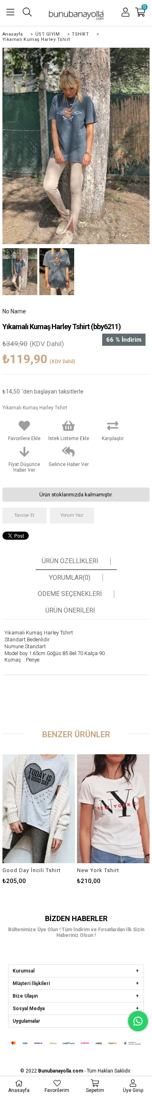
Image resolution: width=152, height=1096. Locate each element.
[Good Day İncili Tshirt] (38, 808)
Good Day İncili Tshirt (31, 870)
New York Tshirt (98, 870)
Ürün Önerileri (70, 610)
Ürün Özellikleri (70, 561)
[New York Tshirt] (113, 808)
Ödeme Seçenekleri (70, 594)
